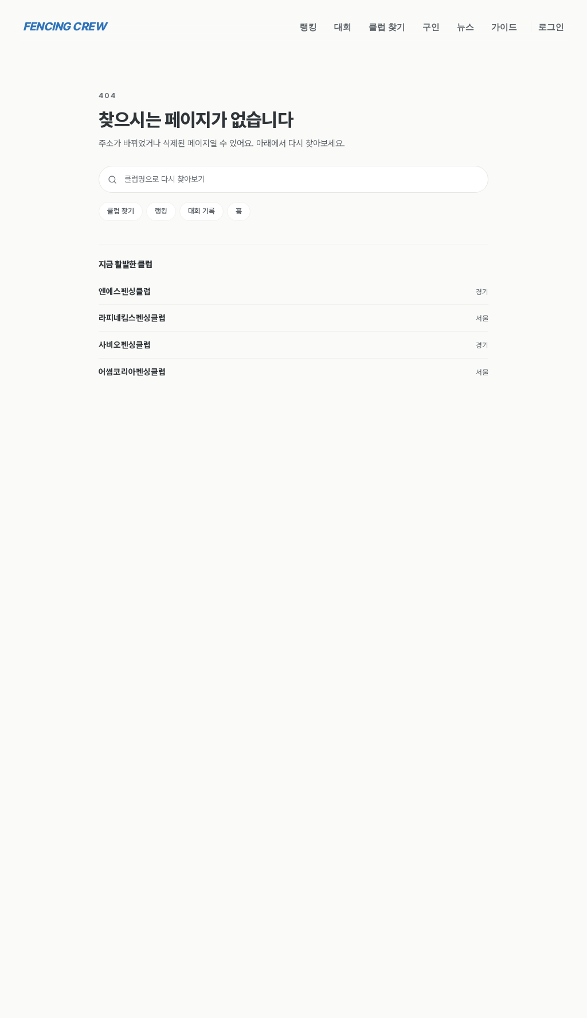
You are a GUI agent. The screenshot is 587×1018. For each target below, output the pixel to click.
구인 (431, 26)
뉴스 (465, 26)
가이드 (504, 26)
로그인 (551, 26)
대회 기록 (201, 211)
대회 (342, 26)
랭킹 (308, 26)
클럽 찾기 (387, 26)
